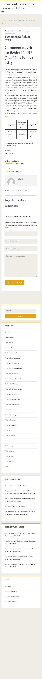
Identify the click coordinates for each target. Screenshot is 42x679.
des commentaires (12, 596)
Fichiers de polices (10, 410)
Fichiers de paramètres (12, 404)
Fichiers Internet (10, 435)
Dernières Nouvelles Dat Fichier (15, 506)
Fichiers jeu (8, 441)
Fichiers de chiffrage (11, 384)
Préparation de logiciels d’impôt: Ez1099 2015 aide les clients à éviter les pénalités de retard (20, 513)
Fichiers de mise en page (12, 399)
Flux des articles (11, 591)
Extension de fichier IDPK (14, 171)
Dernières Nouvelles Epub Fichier (15, 486)
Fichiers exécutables (11, 425)
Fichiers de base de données (13, 379)
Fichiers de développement (13, 389)
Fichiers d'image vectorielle (13, 368)
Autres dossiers (9, 337)
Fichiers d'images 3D (11, 373)
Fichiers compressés (11, 353)
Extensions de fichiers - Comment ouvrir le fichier (19, 6)
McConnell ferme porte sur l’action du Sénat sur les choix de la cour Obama (20, 500)
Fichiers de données (11, 394)
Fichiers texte (9, 456)
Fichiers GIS (8, 430)
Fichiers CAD (9, 348)
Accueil (6, 21)
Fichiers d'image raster (18, 190)
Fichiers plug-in (9, 446)
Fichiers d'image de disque (13, 358)
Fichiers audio (9, 343)
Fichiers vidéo (9, 461)
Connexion (8, 586)
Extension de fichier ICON (14, 164)
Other (6, 466)
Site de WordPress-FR (12, 602)
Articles (7, 332)
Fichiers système (10, 451)
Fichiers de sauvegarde (12, 415)
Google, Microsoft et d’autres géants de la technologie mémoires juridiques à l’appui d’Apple (20, 492)
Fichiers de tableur (10, 420)
